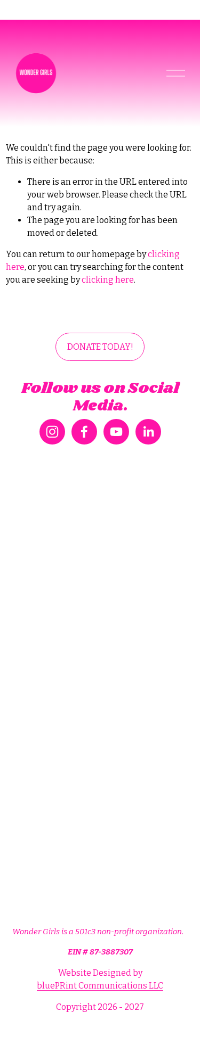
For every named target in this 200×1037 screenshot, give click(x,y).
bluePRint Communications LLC (100, 986)
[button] (34, 677)
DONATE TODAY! (100, 347)
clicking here (108, 280)
